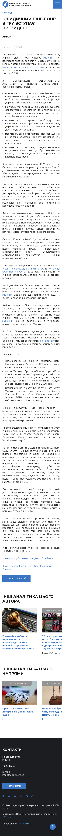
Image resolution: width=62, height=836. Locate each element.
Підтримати (14, 785)
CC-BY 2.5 (7, 817)
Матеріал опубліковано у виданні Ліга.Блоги (27, 558)
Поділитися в (15, 578)
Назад (8, 12)
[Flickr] (27, 796)
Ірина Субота (49, 653)
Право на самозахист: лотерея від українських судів (18, 711)
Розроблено (9, 823)
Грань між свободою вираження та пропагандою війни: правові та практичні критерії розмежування (17, 642)
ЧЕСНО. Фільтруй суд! (17, 683)
